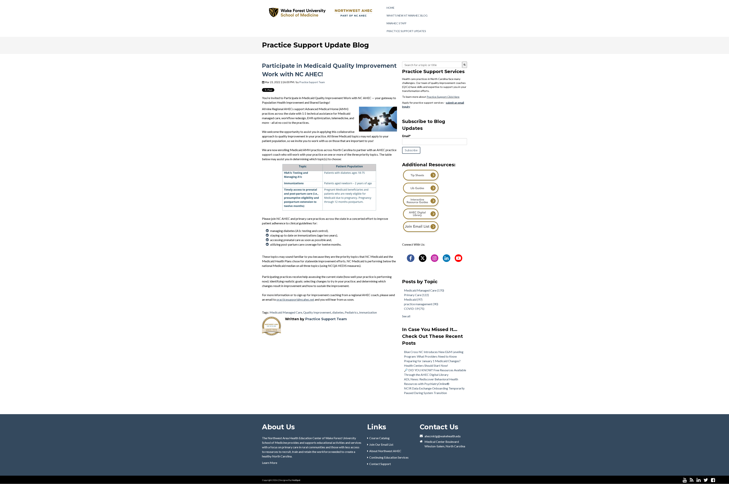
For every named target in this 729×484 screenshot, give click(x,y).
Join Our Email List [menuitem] (381, 444)
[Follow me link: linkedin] (698, 480)
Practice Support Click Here (443, 96)
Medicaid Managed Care (286, 312)
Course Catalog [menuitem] (379, 438)
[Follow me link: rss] (691, 480)
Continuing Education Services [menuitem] (389, 457)
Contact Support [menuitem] (380, 464)
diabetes (338, 312)
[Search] (464, 64)
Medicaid (413, 299)
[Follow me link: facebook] (712, 480)
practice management (421, 304)
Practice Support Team (312, 82)
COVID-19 (414, 308)
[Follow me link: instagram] (718, 480)
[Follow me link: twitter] (705, 480)
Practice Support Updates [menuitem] (406, 31)
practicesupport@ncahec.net (295, 299)
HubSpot (296, 480)
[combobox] (432, 64)
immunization (368, 312)
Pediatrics (351, 312)
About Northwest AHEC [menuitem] (385, 451)
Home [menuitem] (390, 7)
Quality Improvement (317, 312)
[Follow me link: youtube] (684, 480)
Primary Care (416, 295)
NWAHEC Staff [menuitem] (396, 23)
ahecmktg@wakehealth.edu (442, 436)
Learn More (269, 462)
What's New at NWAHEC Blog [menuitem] (407, 15)
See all (406, 316)
